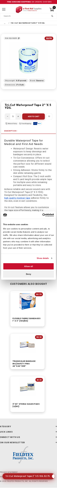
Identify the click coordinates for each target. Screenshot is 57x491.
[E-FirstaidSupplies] (28, 9)
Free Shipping (26, 123)
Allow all (28, 266)
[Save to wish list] (49, 116)
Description (10, 131)
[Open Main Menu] (4, 9)
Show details (43, 258)
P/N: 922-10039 (11, 38)
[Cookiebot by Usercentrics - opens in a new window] (42, 215)
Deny (28, 274)
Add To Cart (33, 116)
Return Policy (12, 123)
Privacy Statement (9, 472)
